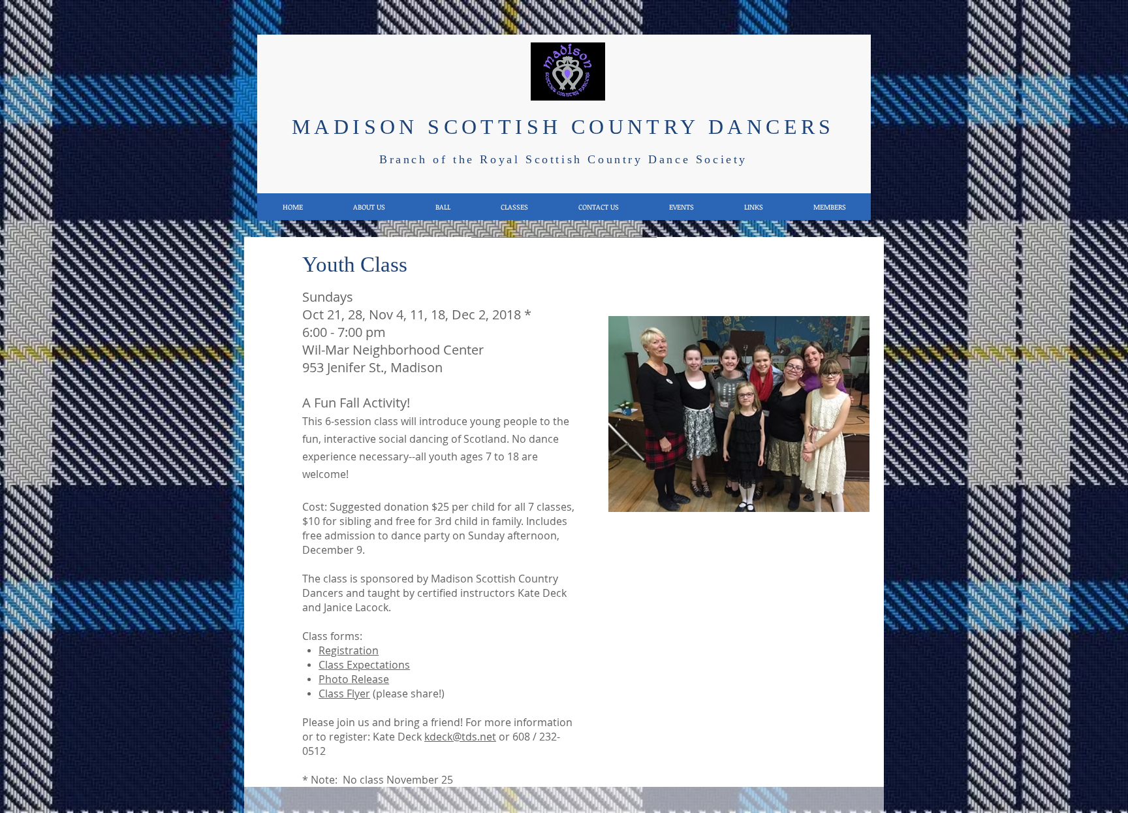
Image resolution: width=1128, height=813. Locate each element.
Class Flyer (344, 693)
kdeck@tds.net (460, 736)
